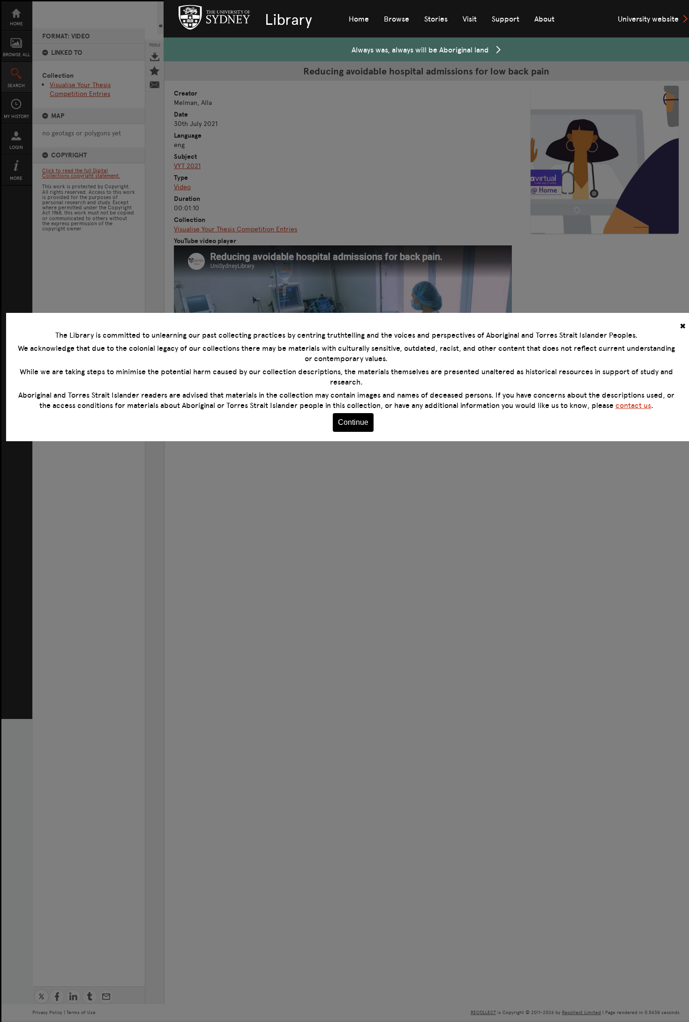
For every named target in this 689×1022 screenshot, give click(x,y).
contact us (633, 405)
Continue (353, 422)
